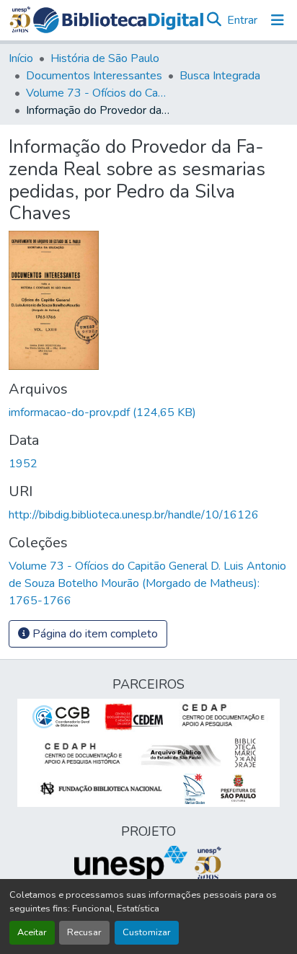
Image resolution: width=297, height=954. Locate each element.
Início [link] (21, 58)
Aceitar (32, 932)
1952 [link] (23, 464)
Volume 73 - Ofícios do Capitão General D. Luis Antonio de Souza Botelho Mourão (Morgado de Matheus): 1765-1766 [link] (98, 93)
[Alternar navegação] (277, 20)
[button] (118, 20)
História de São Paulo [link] (104, 58)
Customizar (147, 932)
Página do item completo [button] (94, 634)
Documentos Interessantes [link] (94, 76)
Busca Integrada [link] (219, 76)
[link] (148, 412)
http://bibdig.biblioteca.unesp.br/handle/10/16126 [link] (134, 515)
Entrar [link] (242, 20)
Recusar (84, 932)
